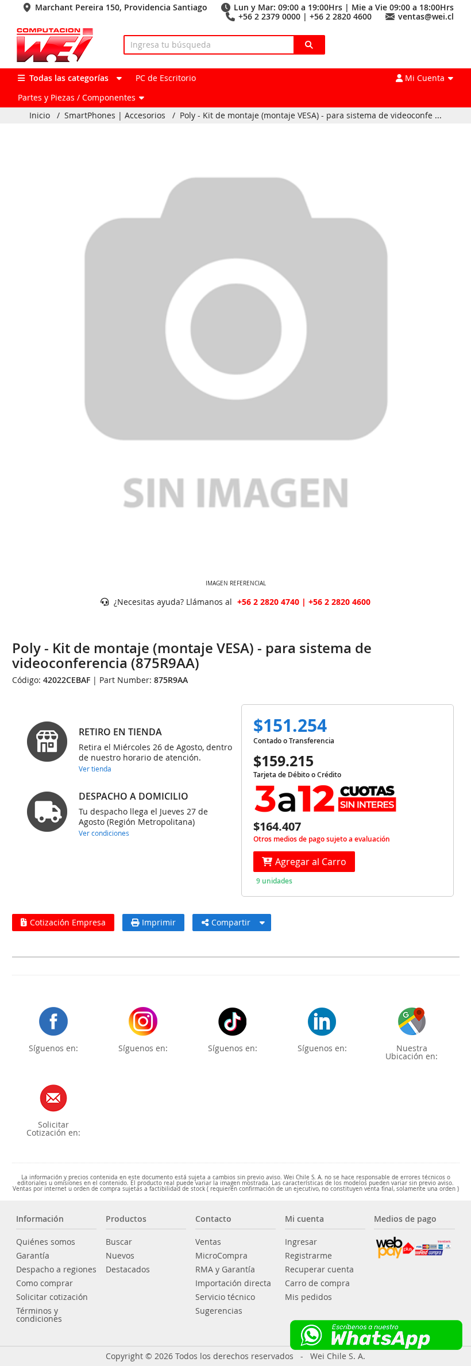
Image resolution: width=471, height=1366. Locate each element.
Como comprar (44, 1283)
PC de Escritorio (166, 77)
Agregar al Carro (310, 861)
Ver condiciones (104, 833)
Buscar (119, 1242)
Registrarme (308, 1256)
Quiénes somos (45, 1242)
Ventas (208, 1242)
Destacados (128, 1269)
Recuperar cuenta (319, 1269)
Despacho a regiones (56, 1269)
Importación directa (233, 1283)
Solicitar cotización (52, 1297)
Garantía (32, 1256)
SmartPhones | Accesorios (114, 115)
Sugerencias (218, 1311)
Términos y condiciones (39, 1315)
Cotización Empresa (68, 922)
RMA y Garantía (225, 1269)
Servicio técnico (225, 1297)
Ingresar (301, 1242)
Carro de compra (317, 1283)
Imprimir (159, 922)
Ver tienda (95, 768)
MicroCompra (221, 1256)
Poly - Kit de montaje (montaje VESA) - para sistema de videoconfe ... (311, 115)
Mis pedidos (308, 1297)
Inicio (39, 115)
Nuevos (120, 1256)
